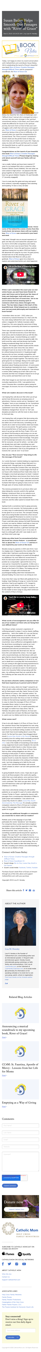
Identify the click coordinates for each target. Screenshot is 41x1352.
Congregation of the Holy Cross (13, 1302)
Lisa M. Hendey (31, 34)
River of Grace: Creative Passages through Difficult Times (18, 68)
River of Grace (10, 130)
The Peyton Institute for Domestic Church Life (18, 1307)
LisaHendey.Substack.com (14, 969)
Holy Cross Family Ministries (12, 1295)
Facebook (22, 868)
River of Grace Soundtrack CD (14, 861)
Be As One (18, 863)
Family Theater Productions (11, 1300)
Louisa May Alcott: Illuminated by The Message (19, 802)
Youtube (35, 868)
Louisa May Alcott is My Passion (18, 736)
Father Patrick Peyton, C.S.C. (12, 1305)
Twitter (28, 868)
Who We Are (6, 1274)
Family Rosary (7, 1297)
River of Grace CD (19, 72)
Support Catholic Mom (16, 1209)
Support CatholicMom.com (11, 1280)
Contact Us (6, 1277)
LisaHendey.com (10, 966)
